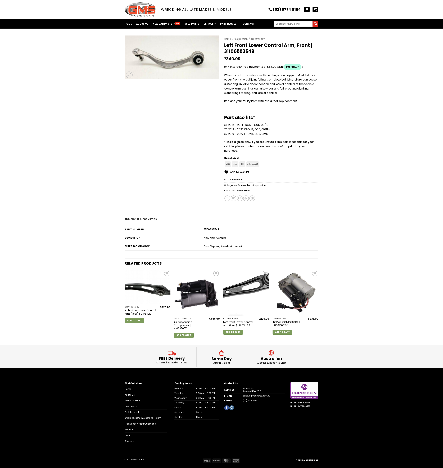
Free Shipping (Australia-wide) (223, 246)
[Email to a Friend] (240, 198)
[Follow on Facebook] (226, 407)
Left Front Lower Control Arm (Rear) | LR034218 (238, 323)
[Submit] (315, 24)
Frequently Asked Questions (140, 423)
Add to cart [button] (134, 320)
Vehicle (208, 23)
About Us (142, 23)
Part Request (229, 23)
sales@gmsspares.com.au (256, 395)
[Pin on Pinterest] (246, 198)
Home (128, 23)
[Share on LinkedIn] (252, 198)
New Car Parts (162, 23)
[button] (315, 9)
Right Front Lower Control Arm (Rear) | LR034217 (140, 312)
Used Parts (191, 23)
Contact (248, 23)
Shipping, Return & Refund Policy (143, 417)
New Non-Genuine (215, 238)
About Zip (130, 429)
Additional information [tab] (141, 219)
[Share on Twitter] (233, 198)
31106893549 (243, 190)
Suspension (241, 39)
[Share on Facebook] (227, 198)
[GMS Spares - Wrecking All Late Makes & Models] (140, 9)
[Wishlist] (307, 9)
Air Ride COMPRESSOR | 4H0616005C (286, 323)
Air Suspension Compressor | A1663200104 (183, 325)
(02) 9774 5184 (250, 400)
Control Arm (258, 39)
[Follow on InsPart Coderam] (231, 407)
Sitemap (129, 441)
